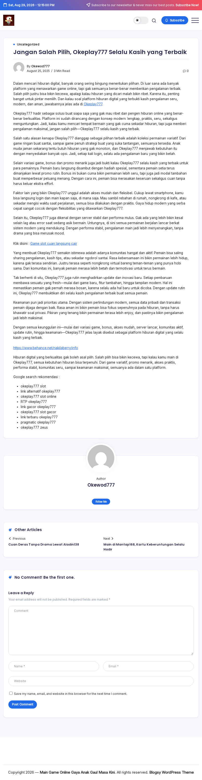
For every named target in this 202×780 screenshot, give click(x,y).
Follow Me (101, 501)
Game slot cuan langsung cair (53, 244)
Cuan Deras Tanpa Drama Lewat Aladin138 (43, 544)
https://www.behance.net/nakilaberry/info (45, 348)
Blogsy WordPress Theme (171, 772)
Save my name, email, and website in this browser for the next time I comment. (70, 694)
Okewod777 (40, 66)
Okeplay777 (93, 104)
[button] (141, 20)
